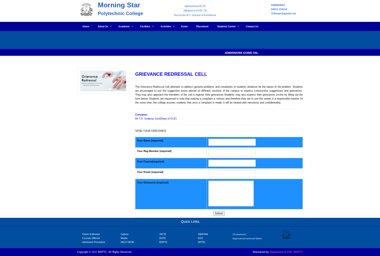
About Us (103, 26)
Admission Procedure (93, 242)
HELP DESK (127, 242)
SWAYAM (203, 234)
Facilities (145, 26)
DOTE (162, 238)
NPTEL (202, 242)
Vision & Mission (91, 234)
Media (124, 238)
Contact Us (252, 26)
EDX (200, 238)
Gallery (124, 234)
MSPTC (163, 242)
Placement (202, 26)
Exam (184, 26)
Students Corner (226, 26)
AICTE (162, 234)
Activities (166, 26)
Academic (124, 26)
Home (86, 26)
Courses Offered (91, 238)
